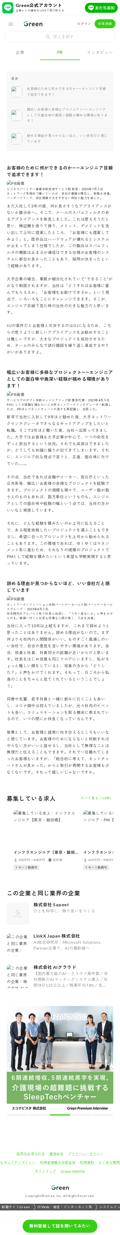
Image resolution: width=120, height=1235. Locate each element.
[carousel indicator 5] (102, 1114)
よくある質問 (109, 1162)
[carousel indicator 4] (81, 1114)
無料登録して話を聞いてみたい (60, 1225)
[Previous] (14, 1060)
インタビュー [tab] (100, 52)
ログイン (84, 23)
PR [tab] (60, 52)
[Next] (105, 1060)
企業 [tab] (20, 52)
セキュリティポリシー (17, 1162)
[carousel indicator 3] (60, 1114)
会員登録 (105, 23)
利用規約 (87, 1162)
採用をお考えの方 (30, 1154)
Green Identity (73, 1171)
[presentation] (60, 37)
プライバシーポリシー (86, 1154)
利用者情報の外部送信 (57, 1162)
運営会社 (56, 1154)
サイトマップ (45, 1171)
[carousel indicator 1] (17, 1114)
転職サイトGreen (16, 1207)
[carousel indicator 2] (38, 1114)
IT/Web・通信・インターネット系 (65, 1207)
